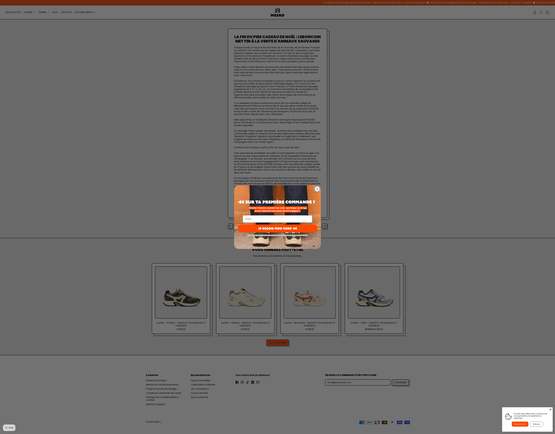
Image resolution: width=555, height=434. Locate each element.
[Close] (550, 409)
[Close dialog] (317, 188)
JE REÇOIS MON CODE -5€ (277, 228)
